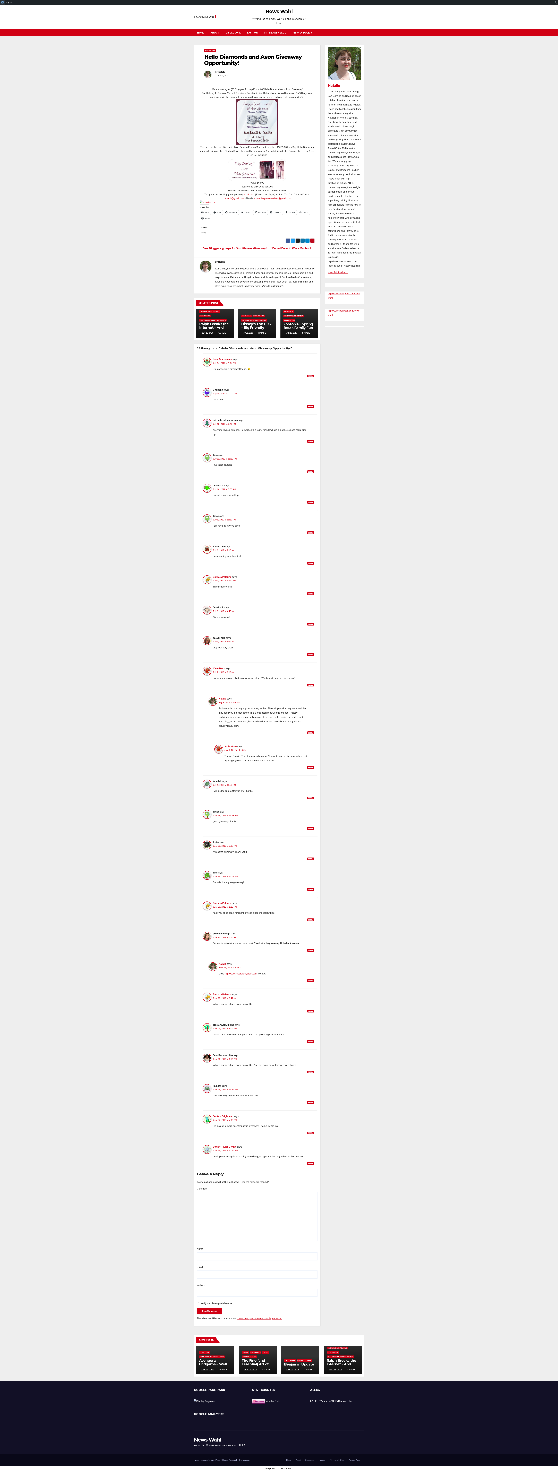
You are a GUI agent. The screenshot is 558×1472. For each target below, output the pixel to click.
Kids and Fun (210, 50)
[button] (363, 32)
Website (201, 1285)
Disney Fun (246, 316)
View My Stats (272, 1401)
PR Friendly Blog (275, 32)
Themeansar (244, 1460)
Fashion (252, 32)
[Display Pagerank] (204, 1401)
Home (200, 32)
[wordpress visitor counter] (258, 1401)
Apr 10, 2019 (250, 1370)
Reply (310, 376)
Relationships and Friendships (213, 320)
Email (200, 1267)
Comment (202, 1188)
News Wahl (279, 11)
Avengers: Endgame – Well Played (213, 1364)
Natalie (222, 72)
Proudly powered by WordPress (207, 1460)
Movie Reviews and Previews (254, 320)
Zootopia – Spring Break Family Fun (298, 326)
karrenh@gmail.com (234, 198)
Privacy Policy (302, 32)
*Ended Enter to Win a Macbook (291, 248)
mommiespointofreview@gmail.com (272, 198)
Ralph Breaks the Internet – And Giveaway (214, 327)
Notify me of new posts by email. (217, 1303)
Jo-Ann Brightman (223, 1116)
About (215, 32)
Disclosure (233, 32)
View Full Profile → (338, 272)
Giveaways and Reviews (209, 311)
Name (200, 1249)
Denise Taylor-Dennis (225, 1147)
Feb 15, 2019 (292, 1370)
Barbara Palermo (222, 577)
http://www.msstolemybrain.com (241, 973)
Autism (245, 1352)
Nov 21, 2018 (335, 1370)
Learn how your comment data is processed (259, 1318)
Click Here (249, 194)
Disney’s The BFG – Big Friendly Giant (256, 327)
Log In (9, 2)
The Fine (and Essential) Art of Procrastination (255, 1364)
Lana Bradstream (222, 359)
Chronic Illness (249, 1357)
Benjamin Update (299, 1364)
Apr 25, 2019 (207, 1370)
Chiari (265, 1352)
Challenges (256, 1352)
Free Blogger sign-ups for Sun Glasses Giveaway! (234, 248)
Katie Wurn (219, 668)
